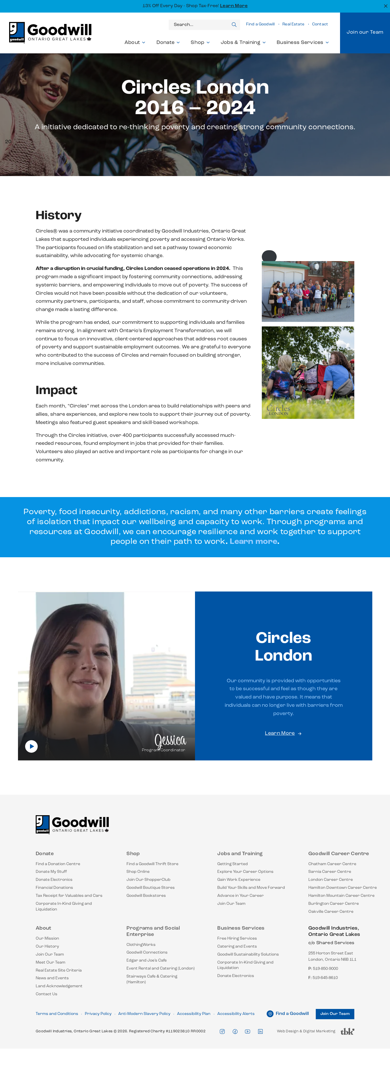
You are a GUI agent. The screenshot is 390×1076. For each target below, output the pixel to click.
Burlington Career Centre (333, 904)
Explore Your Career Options (245, 872)
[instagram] (222, 1032)
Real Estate (293, 24)
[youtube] (247, 1032)
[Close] (385, 5)
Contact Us (46, 994)
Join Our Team (231, 904)
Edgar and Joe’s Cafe (146, 960)
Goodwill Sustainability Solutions (248, 954)
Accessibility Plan (193, 1014)
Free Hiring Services (237, 938)
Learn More (234, 6)
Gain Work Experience (238, 880)
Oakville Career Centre (330, 912)
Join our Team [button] (365, 32)
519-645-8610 (325, 978)
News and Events (52, 978)
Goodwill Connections (147, 952)
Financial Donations (54, 888)
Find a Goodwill (260, 24)
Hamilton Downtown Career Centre (342, 888)
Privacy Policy (98, 1014)
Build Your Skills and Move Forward (251, 888)
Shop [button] (197, 42)
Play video (31, 746)
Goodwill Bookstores (146, 896)
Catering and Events (237, 946)
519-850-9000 (325, 969)
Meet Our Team (50, 962)
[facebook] (235, 1032)
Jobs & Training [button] (240, 42)
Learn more (253, 542)
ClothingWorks (141, 945)
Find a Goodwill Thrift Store (152, 864)
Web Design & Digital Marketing (306, 1032)
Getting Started (232, 864)
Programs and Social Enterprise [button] (153, 931)
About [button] (132, 42)
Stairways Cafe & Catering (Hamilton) (151, 979)
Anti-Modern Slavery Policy (144, 1014)
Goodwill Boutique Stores (150, 888)
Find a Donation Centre (58, 864)
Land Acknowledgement (59, 986)
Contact (320, 24)
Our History (47, 946)
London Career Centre (330, 880)
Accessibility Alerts (236, 1014)
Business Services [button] (300, 42)
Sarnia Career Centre (329, 872)
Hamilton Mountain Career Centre (341, 896)
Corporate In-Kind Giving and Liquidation (64, 907)
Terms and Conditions (57, 1014)
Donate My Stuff (51, 872)
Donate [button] (165, 42)
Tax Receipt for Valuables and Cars (69, 896)
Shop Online (138, 872)
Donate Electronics (54, 880)
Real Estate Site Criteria (59, 970)
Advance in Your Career (240, 896)
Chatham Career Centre (332, 864)
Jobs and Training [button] (240, 854)
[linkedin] (260, 1032)
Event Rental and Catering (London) (160, 968)
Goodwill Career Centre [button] (338, 854)
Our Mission (47, 938)
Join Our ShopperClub (148, 880)
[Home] (72, 827)
